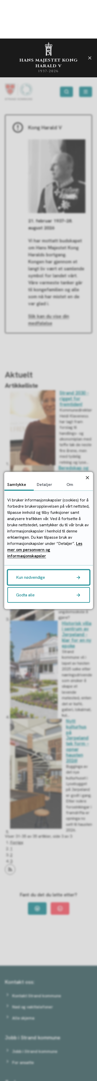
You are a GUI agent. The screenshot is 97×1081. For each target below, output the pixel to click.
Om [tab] (69, 484)
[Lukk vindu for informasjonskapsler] (87, 477)
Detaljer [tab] (44, 484)
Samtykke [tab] (16, 484)
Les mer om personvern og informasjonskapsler (44, 550)
